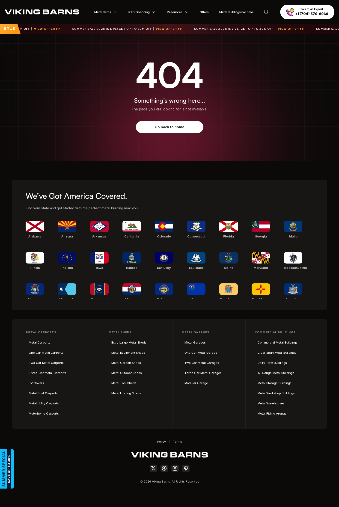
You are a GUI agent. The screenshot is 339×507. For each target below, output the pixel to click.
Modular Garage (196, 383)
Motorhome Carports (44, 413)
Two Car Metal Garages (201, 363)
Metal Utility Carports (44, 403)
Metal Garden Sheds (126, 363)
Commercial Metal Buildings (277, 342)
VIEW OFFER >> (37, 28)
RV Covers (36, 383)
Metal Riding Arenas (272, 413)
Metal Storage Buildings (274, 383)
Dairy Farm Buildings (272, 363)
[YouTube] (186, 468)
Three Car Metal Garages (203, 373)
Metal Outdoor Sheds (126, 373)
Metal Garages (195, 342)
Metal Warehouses (271, 403)
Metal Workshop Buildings (276, 393)
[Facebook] (164, 468)
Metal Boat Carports (43, 393)
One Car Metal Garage (200, 352)
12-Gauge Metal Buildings (276, 373)
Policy (161, 441)
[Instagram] (175, 468)
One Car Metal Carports (46, 352)
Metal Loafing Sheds (126, 393)
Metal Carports (39, 342)
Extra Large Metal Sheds (128, 342)
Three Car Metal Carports (47, 373)
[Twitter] (153, 468)
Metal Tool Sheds (123, 383)
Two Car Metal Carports (46, 363)
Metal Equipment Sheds (128, 352)
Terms (177, 441)
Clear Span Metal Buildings (277, 352)
